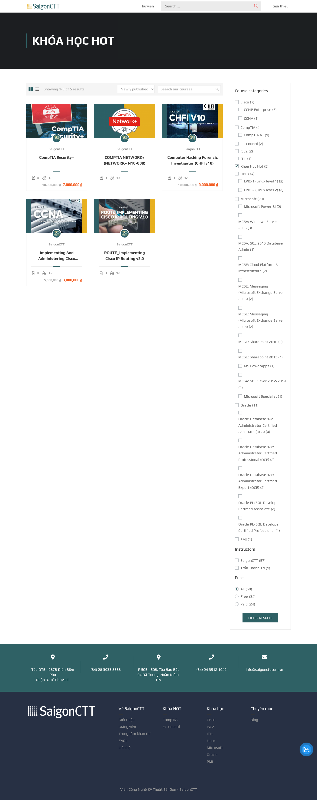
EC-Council (251, 144)
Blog (254, 719)
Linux (247, 174)
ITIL (246, 158)
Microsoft (252, 199)
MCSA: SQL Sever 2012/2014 (262, 384)
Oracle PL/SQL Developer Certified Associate (259, 505)
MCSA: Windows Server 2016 (257, 224)
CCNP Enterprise (260, 109)
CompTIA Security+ (56, 157)
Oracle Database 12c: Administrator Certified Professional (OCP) (257, 453)
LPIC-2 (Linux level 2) (263, 190)
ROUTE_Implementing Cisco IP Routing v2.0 (124, 255)
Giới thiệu (280, 6)
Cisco (247, 102)
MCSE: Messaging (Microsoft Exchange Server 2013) (261, 320)
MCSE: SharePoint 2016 (260, 342)
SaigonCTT (252, 560)
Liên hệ (125, 747)
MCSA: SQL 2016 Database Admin (260, 246)
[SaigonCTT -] (43, 6)
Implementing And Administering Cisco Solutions (56, 255)
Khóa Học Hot (254, 166)
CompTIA (250, 127)
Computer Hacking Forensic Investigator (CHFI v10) (192, 160)
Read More (56, 121)
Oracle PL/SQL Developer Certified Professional (259, 527)
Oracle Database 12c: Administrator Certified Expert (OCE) (257, 481)
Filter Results (260, 618)
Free (248, 596)
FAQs (123, 740)
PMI (246, 539)
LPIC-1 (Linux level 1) (263, 181)
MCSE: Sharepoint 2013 (260, 357)
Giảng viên (127, 726)
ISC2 (246, 151)
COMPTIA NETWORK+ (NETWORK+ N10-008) (125, 160)
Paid (247, 604)
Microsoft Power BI (262, 206)
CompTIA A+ (256, 135)
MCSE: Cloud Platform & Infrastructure (258, 267)
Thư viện (147, 6)
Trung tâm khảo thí (134, 733)
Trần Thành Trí (255, 568)
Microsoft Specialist (263, 396)
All (246, 589)
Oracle (249, 405)
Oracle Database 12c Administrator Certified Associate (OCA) (257, 425)
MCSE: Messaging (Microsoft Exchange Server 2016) (261, 292)
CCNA (251, 118)
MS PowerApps (259, 366)
